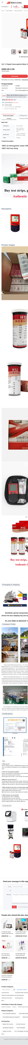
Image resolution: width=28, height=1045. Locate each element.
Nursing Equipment (19, 995)
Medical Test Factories (8, 1024)
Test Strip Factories (20, 1024)
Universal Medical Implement (9, 1013)
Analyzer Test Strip (7, 1031)
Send (14, 907)
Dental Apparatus (19, 998)
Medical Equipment (18, 10)
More (2, 1000)
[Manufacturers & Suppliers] (14, 2)
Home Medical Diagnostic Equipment (11, 1017)
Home (2, 10)
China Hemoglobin (21, 1027)
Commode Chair (5, 992)
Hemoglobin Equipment (8, 1027)
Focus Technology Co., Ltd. (18, 1039)
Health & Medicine (9, 10)
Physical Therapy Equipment (8, 995)
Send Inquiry (14, 76)
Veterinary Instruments (6, 998)
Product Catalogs (22, 989)
